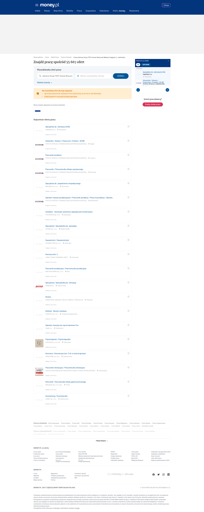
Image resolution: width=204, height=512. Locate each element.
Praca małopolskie (99, 431)
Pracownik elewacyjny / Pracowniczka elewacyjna (65, 368)
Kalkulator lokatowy (117, 460)
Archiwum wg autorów (82, 476)
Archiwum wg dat (80, 473)
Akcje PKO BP (82, 454)
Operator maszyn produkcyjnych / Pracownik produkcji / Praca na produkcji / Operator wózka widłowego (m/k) (79, 198)
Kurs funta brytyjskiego (63, 452)
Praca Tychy (136, 426)
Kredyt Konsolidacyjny (63, 461)
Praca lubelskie (150, 431)
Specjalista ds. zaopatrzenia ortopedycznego (63, 183)
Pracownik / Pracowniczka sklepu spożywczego (64, 169)
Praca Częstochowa (158, 423)
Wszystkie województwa (56, 434)
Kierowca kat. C (51, 254)
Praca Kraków (65, 423)
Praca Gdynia (146, 423)
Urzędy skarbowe (116, 456)
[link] (83, 130)
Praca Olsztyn (105, 426)
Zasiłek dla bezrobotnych (86, 458)
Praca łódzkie (125, 431)
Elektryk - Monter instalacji (56, 311)
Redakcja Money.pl (137, 460)
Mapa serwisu (38, 480)
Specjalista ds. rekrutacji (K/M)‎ (57, 127)
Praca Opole (126, 426)
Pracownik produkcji (53, 155)
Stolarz (48, 297)
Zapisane (145, 64)
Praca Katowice (135, 423)
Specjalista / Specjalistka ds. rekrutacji (60, 283)
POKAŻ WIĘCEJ (101, 441)
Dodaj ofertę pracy (152, 104)
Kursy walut (37, 452)
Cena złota (59, 454)
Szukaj (120, 76)
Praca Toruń (48, 426)
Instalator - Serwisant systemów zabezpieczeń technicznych (69, 212)
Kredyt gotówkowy (84, 461)
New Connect (155, 456)
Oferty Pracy (55, 57)
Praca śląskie (72, 431)
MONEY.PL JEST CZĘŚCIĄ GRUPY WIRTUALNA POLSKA (54, 487)
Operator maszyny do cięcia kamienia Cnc (62, 325)
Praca (47, 57)
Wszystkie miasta (147, 426)
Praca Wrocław (86, 423)
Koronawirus (60, 458)
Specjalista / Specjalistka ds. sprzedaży (61, 226)
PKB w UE (134, 456)
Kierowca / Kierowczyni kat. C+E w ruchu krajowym (65, 353)
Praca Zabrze (94, 426)
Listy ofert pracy (156, 458)
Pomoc (53, 480)
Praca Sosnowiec (59, 426)
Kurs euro (37, 456)
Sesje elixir (114, 454)
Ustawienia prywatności (58, 478)
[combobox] (55, 76)
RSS (76, 478)
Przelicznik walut (39, 454)
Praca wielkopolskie (84, 431)
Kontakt (36, 478)
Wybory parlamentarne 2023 (160, 460)
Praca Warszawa (53, 423)
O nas (35, 473)
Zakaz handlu (135, 454)
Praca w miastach (39, 460)
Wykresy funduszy (61, 456)
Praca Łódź (75, 423)
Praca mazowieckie (59, 431)
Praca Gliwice (83, 426)
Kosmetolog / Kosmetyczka (56, 396)
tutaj (77, 508)
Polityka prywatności (57, 476)
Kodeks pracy (115, 458)
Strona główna (38, 57)
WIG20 (113, 452)
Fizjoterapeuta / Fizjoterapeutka (57, 339)
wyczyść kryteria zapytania (67, 96)
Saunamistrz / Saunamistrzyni (57, 240)
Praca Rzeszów (72, 426)
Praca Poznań (97, 423)
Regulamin (54, 473)
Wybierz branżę (43, 83)
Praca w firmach (66, 57)
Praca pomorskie (137, 431)
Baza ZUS (134, 458)
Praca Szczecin (109, 423)
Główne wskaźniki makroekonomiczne (90, 456)
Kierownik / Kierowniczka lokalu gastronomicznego (65, 382)
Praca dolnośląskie (113, 431)
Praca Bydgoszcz (121, 423)
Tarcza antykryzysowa (41, 458)
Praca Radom (38, 426)
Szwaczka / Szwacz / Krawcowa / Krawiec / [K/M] (64, 141)
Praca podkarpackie (40, 434)
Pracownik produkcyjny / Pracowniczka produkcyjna (65, 269)
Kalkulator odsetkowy (158, 454)
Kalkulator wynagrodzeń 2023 (160, 452)
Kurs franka (82, 452)
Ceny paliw (134, 452)
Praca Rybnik (116, 426)
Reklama (36, 476)
